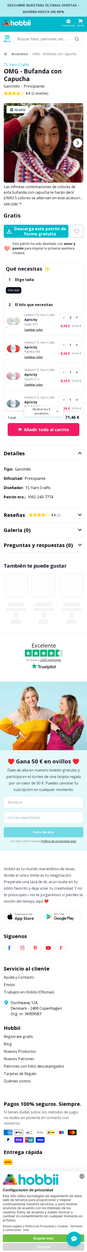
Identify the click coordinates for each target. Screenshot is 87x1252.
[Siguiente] (77, 143)
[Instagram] (22, 948)
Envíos (9, 984)
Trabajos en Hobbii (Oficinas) (29, 992)
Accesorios (20, 54)
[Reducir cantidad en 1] (64, 317)
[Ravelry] (61, 948)
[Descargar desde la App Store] (22, 916)
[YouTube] (48, 948)
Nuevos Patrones (19, 1058)
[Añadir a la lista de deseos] (76, 231)
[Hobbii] (17, 23)
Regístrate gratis (18, 1036)
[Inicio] (5, 54)
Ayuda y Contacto (19, 977)
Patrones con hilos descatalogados (34, 1066)
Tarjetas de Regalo (20, 1073)
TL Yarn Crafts (16, 64)
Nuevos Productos (20, 1051)
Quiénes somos (17, 1081)
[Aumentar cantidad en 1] (77, 317)
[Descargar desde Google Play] (61, 916)
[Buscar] (77, 39)
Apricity (30, 320)
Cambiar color (33, 330)
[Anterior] (9, 143)
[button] (80, 23)
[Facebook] (9, 948)
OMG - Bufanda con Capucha (54, 54)
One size (13, 290)
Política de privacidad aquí (58, 841)
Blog (8, 1043)
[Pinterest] (35, 948)
